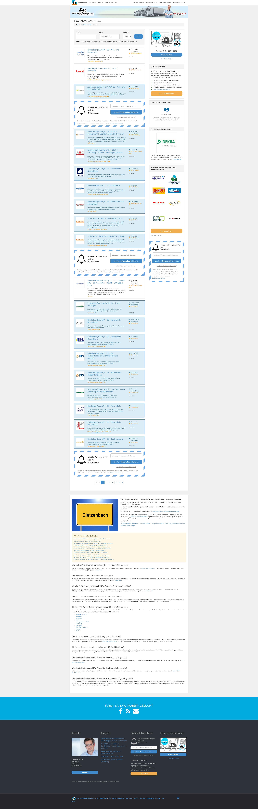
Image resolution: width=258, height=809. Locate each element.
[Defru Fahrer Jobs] (158, 190)
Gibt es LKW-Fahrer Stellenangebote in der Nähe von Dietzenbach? (92, 548)
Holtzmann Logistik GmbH (94, 399)
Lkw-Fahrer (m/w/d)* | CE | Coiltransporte (105, 439)
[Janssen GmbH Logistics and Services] (80, 188)
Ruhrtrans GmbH (92, 313)
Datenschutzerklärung (116, 123)
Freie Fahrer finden (166, 58)
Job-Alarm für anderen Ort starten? (126, 117)
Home (78, 25)
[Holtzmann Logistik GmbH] (80, 392)
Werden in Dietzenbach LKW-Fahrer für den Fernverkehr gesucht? (92, 555)
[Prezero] (158, 218)
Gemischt (123, 41)
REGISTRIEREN (176, 2)
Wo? (101, 33)
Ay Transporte (91, 143)
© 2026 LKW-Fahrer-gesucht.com (87, 798)
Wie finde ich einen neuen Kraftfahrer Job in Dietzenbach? (90, 550)
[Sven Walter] (174, 203)
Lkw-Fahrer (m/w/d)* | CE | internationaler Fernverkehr (105, 202)
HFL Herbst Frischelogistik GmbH (96, 346)
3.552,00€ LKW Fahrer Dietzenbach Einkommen (165, 511)
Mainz (148, 523)
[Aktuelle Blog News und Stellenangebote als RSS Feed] (128, 711)
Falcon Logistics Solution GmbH (96, 446)
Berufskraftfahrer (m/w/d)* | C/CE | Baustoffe (102, 69)
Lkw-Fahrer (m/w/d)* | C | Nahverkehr (103, 185)
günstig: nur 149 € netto (162, 89)
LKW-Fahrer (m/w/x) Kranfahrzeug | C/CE (104, 218)
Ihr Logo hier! (166, 231)
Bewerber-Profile (151, 2)
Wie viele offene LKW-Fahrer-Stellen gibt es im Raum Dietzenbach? (92, 539)
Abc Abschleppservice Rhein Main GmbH (98, 161)
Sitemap (157, 798)
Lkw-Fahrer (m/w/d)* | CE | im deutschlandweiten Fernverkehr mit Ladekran (102, 355)
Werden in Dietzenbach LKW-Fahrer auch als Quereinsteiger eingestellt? (94, 559)
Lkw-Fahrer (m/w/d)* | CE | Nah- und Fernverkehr (103, 51)
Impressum (103, 798)
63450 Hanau (134, 187)
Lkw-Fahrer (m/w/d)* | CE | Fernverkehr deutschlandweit (104, 373)
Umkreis (126, 33)
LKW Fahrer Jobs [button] (138, 2)
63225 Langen (135, 88)
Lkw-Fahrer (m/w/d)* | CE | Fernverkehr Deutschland (104, 321)
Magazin (100, 2)
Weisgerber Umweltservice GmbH (97, 229)
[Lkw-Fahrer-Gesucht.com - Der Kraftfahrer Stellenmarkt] (83, 11)
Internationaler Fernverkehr (110, 41)
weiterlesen (178, 159)
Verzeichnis (92, 2)
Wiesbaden (142, 523)
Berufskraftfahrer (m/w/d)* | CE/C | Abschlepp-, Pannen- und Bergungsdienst (105, 151)
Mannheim (135, 523)
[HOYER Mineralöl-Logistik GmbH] (158, 203)
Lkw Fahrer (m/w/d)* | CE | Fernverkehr (104, 406)
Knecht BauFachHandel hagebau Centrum (99, 80)
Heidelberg (168, 523)
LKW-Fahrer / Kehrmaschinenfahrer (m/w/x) (105, 236)
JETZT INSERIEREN (166, 93)
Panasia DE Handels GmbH (95, 61)
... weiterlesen (98, 570)
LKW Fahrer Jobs (87, 25)
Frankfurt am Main (126, 523)
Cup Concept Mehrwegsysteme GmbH (98, 96)
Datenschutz (133, 798)
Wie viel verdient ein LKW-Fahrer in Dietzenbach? (87, 541)
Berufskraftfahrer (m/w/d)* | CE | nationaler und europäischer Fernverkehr (106, 390)
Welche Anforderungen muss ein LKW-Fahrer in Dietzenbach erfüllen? (93, 543)
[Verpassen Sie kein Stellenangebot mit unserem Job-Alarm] (135, 711)
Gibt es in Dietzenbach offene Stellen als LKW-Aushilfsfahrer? (91, 553)
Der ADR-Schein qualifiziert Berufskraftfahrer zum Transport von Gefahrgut (113, 746)
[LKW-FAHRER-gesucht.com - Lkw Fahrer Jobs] (74, 2)
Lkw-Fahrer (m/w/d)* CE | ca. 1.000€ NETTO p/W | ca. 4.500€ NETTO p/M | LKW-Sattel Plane (105, 282)
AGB (127, 798)
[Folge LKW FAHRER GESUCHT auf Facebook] (120, 711)
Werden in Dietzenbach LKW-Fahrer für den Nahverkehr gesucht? (92, 557)
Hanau (128, 525)
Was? (78, 33)
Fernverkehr (96, 41)
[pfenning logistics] (158, 178)
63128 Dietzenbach (136, 53)
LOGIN (183, 2)
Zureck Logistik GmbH (93, 329)
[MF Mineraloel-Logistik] (174, 179)
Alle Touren (132, 41)
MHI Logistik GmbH (92, 178)
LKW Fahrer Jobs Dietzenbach (139, 516)
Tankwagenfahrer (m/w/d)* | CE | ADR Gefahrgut (103, 304)
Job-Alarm (150, 798)
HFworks (89, 296)
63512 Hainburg (135, 135)
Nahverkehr (86, 41)
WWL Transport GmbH (93, 415)
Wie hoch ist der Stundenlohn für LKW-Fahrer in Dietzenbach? (91, 546)
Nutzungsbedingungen (116, 798)
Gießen (133, 525)
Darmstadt (175, 523)
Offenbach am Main (81, 627)
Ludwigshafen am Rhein (157, 523)
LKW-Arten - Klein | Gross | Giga (112, 756)
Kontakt (142, 798)
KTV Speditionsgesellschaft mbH (96, 365)
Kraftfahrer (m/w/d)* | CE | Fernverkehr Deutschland (104, 169)
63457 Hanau (134, 170)
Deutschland (134, 306)
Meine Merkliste (111, 2)
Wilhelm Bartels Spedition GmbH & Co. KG (99, 432)
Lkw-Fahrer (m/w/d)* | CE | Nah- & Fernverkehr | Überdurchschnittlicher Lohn (105, 132)
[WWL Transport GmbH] (80, 409)
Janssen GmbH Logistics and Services (97, 194)
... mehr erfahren (148, 591)
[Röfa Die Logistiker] (174, 218)
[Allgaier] (174, 190)
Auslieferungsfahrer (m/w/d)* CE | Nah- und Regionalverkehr (106, 88)
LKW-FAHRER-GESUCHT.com (146, 568)
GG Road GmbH (91, 211)
